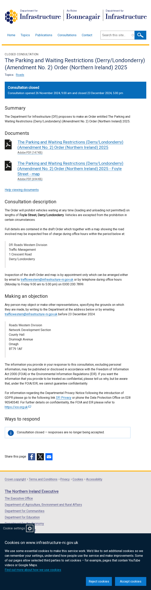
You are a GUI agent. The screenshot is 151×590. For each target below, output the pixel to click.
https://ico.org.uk (17, 407)
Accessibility (94, 479)
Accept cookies (130, 581)
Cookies (78, 479)
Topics (25, 35)
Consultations (67, 35)
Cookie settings (14, 528)
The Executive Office (19, 498)
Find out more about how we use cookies (33, 570)
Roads (20, 75)
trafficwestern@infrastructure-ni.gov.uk (47, 279)
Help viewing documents (22, 190)
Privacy (65, 479)
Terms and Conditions (43, 479)
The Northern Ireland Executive (32, 491)
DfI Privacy (63, 397)
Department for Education (22, 517)
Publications (43, 35)
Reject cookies (99, 581)
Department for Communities (24, 511)
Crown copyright (15, 479)
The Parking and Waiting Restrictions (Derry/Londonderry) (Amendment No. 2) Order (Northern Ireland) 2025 (70, 147)
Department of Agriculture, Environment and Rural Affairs (43, 505)
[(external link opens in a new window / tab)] (31, 456)
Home (11, 35)
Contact (87, 35)
